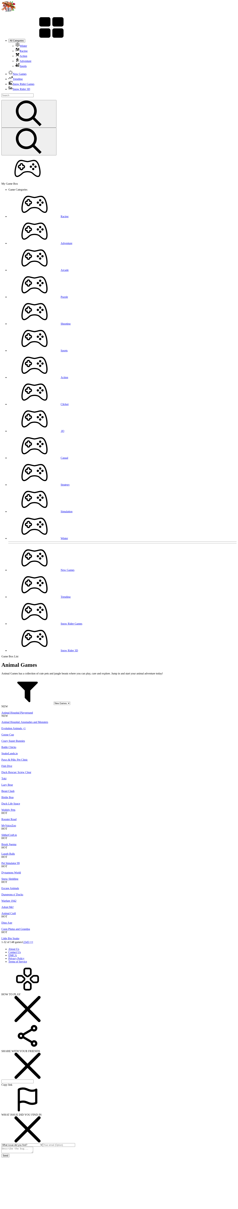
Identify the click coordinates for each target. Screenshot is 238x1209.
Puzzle (64, 296)
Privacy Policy (16, 958)
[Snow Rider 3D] (8, 10)
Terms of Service (17, 961)
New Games (67, 570)
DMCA (12, 955)
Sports (64, 350)
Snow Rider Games (71, 623)
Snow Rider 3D (69, 650)
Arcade (65, 270)
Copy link (6, 1084)
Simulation (66, 511)
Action (64, 377)
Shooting (66, 323)
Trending (66, 596)
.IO (62, 431)
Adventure (66, 243)
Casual (64, 457)
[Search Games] (28, 114)
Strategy (65, 484)
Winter (64, 538)
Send (5, 1155)
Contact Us (14, 952)
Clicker (65, 404)
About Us (13, 949)
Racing (64, 216)
